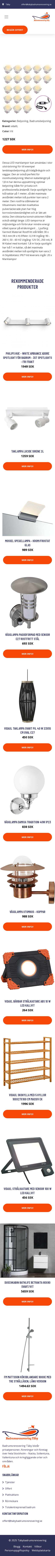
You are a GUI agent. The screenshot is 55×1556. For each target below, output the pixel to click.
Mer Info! (27, 149)
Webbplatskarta (41, 1550)
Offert (8, 1488)
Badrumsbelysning (31, 55)
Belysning (11, 55)
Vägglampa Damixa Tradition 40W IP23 (27, 822)
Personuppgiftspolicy (17, 1550)
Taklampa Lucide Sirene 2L (27, 451)
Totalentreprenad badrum (20, 1507)
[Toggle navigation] (6, 17)
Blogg (16, 1546)
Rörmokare (11, 1501)
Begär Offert (15, 29)
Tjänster (10, 1482)
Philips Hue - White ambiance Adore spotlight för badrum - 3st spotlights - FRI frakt (27, 357)
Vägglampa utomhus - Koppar (27, 912)
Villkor (38, 1546)
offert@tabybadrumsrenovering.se (36, 4)
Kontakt (27, 1546)
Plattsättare (12, 1494)
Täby (8, 4)
